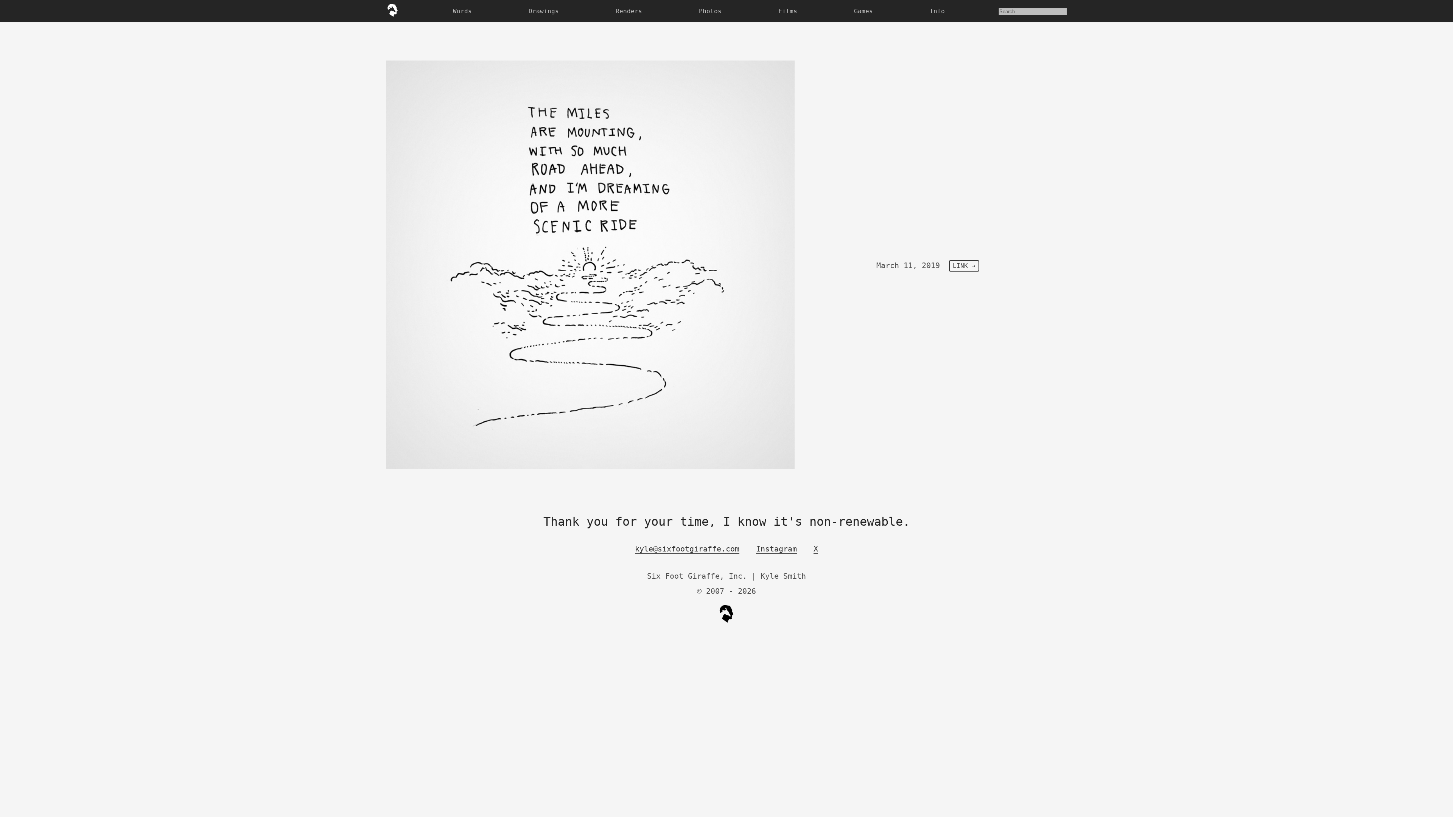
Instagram (776, 548)
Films (787, 11)
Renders (629, 11)
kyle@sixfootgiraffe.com (687, 548)
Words (462, 11)
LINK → (964, 266)
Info (937, 11)
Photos (710, 11)
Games (863, 11)
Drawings (544, 11)
